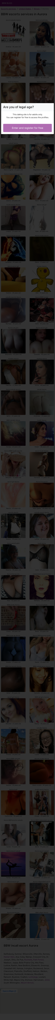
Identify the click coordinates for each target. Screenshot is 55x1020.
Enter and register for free (27, 127)
